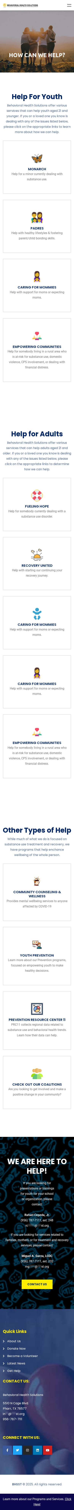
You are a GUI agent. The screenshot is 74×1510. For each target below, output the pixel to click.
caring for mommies (37, 287)
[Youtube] (47, 1450)
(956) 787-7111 (31, 1220)
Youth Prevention (37, 955)
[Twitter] (17, 1450)
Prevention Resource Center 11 (37, 1019)
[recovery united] (37, 555)
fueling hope (37, 506)
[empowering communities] (37, 336)
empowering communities (37, 346)
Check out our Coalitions (37, 1084)
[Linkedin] (37, 1450)
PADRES (37, 228)
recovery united (37, 565)
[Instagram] (27, 1450)
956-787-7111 (12, 1419)
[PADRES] (37, 217)
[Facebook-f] (7, 1450)
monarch (37, 169)
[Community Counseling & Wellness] (37, 881)
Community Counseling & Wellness (37, 894)
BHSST (17, 1484)
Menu (69, 5)
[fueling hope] (37, 495)
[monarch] (37, 158)
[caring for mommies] (37, 276)
